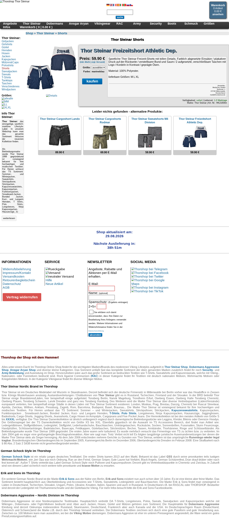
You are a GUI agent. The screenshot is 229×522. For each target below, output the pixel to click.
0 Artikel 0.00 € (218, 10)
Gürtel (5, 47)
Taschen (7, 83)
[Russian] (128, 4)
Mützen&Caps (10, 62)
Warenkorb (218, 5)
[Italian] (121, 4)
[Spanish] (118, 4)
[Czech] (131, 4)
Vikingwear (102, 23)
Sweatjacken (9, 71)
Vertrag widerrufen (22, 297)
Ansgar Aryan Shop (23, 370)
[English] (111, 4)
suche (120, 17)
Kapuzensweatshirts (184, 410)
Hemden (7, 50)
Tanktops (7, 80)
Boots (172, 23)
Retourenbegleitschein (19, 280)
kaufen (92, 81)
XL (9, 107)
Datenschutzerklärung (96, 331)
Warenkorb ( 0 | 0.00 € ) (36, 27)
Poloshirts (8, 65)
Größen (209, 23)
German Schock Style (16, 456)
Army (137, 23)
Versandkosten (13, 276)
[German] (108, 4)
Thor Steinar (200, 103)
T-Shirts (6, 77)
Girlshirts (7, 44)
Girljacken (8, 41)
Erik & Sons (66, 478)
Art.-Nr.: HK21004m (217, 103)
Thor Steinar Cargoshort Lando (60, 118)
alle (11, 98)
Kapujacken (9, 59)
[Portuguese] (125, 4)
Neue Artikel (54, 284)
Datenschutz (12, 284)
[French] (115, 4)
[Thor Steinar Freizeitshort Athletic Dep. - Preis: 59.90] (51, 92)
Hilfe (49, 280)
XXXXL (10, 419)
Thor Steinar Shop (176, 367)
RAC (94, 376)
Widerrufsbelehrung (17, 269)
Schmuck (191, 23)
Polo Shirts (129, 413)
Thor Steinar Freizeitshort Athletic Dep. (128, 51)
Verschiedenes (10, 86)
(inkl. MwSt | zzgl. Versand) (92, 62)
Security (156, 23)
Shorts (5, 68)
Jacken (6, 56)
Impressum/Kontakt (17, 273)
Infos (6, 27)
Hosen (6, 53)
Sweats (6, 74)
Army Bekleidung (13, 373)
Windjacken (9, 89)
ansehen (217, 14)
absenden (95, 334)
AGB (6, 287)
